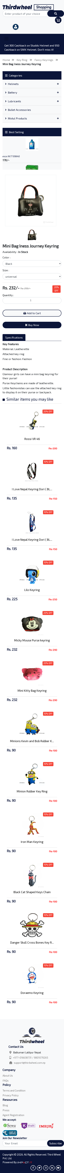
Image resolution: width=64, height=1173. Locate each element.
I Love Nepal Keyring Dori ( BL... (32, 489)
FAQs (6, 1080)
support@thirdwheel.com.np (29, 1062)
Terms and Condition (14, 1090)
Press (6, 1110)
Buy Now (33, 325)
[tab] (32, 84)
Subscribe (55, 1143)
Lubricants (14, 101)
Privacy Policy (11, 1095)
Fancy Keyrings (44, 59)
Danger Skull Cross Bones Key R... (32, 942)
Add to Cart (33, 313)
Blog (5, 1105)
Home (6, 59)
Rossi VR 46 (32, 438)
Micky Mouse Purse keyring (32, 640)
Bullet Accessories (19, 109)
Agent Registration (13, 1115)
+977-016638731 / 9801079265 (30, 1057)
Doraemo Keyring (32, 992)
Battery (12, 92)
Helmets (13, 83)
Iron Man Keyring (32, 841)
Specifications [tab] (14, 337)
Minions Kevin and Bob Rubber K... (32, 741)
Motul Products (17, 118)
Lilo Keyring (32, 589)
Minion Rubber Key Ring (32, 791)
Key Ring (22, 59)
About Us (8, 1075)
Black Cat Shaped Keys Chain (32, 892)
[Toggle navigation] (6, 38)
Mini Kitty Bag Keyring (32, 690)
